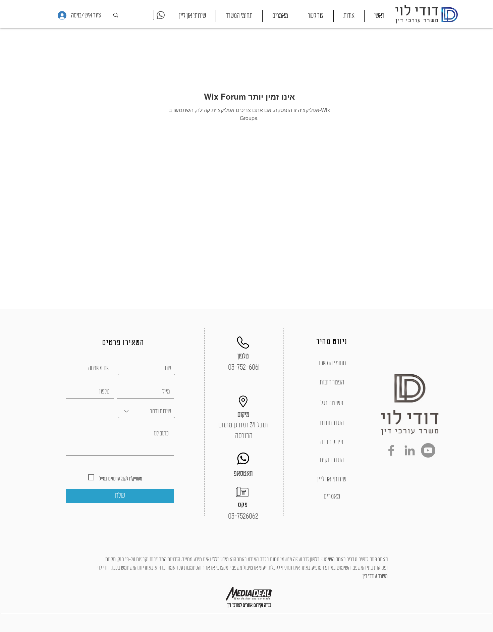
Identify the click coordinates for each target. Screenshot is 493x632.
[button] (239, 16)
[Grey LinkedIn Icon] (409, 450)
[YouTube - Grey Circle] (428, 450)
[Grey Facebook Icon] (391, 450)
